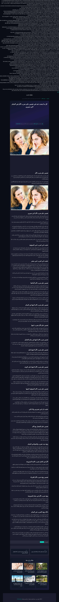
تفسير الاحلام (43, 98)
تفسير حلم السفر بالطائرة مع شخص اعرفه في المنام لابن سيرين (17, 584)
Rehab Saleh (18, 123)
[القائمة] (58, 92)
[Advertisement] (29, 115)
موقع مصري (29, 94)
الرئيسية (48, 98)
